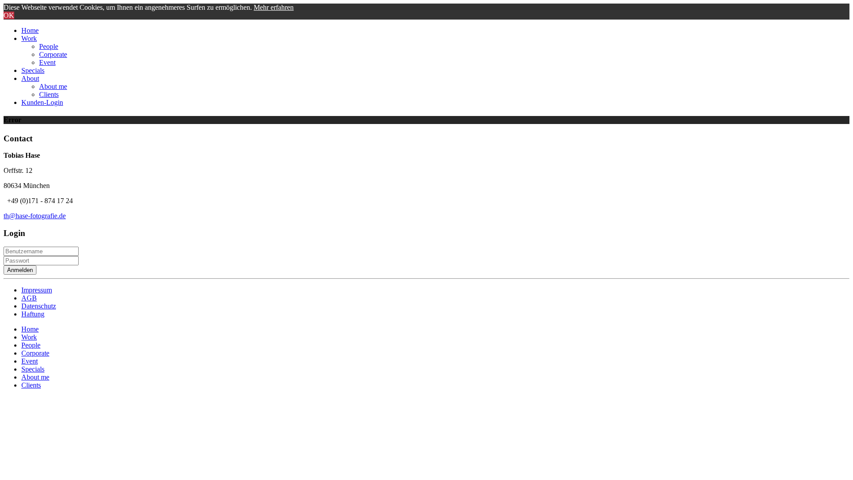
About (30, 78)
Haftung (32, 314)
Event (47, 62)
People (48, 46)
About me (53, 86)
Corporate (53, 54)
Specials (32, 70)
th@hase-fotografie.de (35, 216)
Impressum (36, 290)
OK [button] (9, 15)
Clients (49, 94)
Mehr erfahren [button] (274, 7)
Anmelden (20, 270)
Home (30, 30)
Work (29, 38)
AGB (29, 298)
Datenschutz (38, 306)
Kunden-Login (42, 102)
